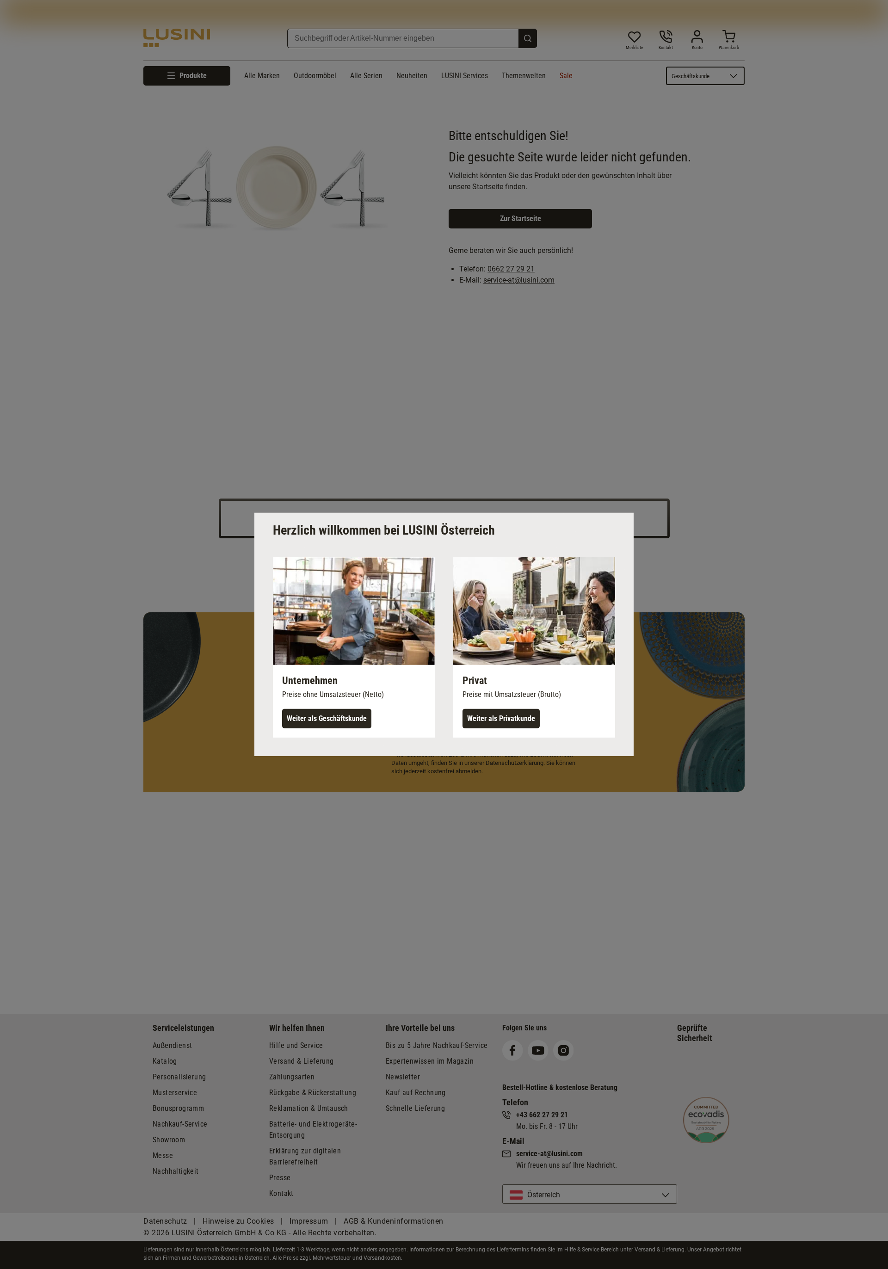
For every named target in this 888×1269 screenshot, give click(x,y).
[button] (354, 647)
